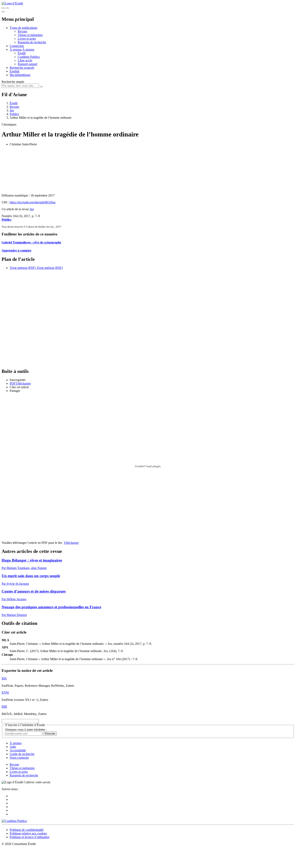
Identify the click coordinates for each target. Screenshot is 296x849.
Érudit (22, 53)
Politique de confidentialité (26, 829)
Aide (13, 746)
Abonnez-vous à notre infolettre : (26, 729)
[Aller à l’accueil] (12, 3)
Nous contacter (19, 757)
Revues (22, 31)
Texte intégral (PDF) (23, 267)
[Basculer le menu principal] (3, 11)
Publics (14, 114)
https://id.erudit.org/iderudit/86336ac (33, 202)
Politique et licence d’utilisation (29, 837)
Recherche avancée (22, 67)
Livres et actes (27, 38)
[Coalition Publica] (14, 821)
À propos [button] (16, 49)
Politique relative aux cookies (28, 833)
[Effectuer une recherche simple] (3, 8)
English (14, 71)
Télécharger (71, 542)
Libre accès (25, 60)
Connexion (17, 46)
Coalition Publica (29, 56)
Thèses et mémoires (30, 35)
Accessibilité (18, 750)
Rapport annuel (27, 64)
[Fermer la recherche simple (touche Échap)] (7, 8)
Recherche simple (13, 81)
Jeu (12, 110)
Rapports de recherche (32, 42)
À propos (28, 49)
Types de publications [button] (23, 27)
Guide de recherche (22, 754)
